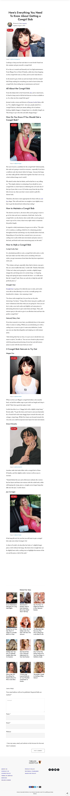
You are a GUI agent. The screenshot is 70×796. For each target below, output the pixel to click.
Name (8, 714)
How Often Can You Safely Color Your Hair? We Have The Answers (25, 627)
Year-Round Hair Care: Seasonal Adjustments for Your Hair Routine (25, 649)
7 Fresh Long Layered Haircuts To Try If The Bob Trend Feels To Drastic (25, 673)
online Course (6, 780)
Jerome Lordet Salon (35, 102)
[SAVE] (10, 30)
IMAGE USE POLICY (30, 773)
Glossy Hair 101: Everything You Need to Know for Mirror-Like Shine (11, 673)
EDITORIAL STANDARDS (32, 771)
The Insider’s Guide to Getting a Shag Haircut (39, 673)
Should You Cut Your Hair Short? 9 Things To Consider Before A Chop (11, 627)
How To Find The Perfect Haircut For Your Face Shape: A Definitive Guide (39, 649)
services (4, 778)
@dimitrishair (18, 396)
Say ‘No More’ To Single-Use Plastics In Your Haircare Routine (39, 603)
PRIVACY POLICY (30, 769)
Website (8, 732)
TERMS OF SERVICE (7, 775)
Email (8, 723)
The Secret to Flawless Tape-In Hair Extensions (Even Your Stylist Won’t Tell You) (25, 603)
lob (31, 93)
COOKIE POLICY (6, 773)
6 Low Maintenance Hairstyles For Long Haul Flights (11, 603)
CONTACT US (5, 771)
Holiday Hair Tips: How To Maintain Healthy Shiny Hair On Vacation (11, 649)
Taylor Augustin (23, 23)
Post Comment (38, 750)
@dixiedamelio (18, 467)
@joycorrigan (18, 163)
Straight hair (10, 289)
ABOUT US (4, 769)
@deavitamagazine (15, 59)
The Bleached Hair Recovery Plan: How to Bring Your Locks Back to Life (39, 627)
